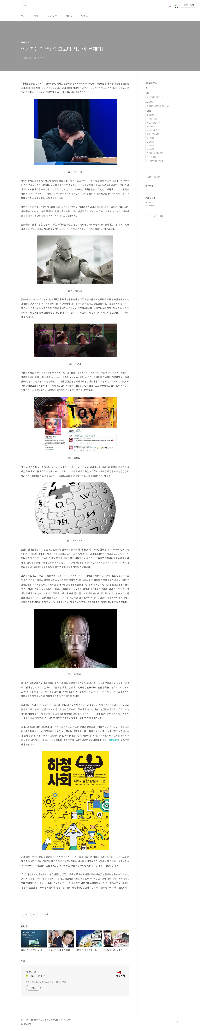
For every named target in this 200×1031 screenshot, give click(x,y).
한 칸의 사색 (152, 130)
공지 (36, 16)
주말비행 (150, 141)
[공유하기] (31, 914)
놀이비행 (150, 149)
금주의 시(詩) (152, 118)
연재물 (69, 16)
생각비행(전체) (151, 83)
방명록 (84, 16)
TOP (176, 1021)
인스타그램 (154, 216)
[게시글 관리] (34, 914)
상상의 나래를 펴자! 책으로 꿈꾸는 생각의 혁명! (46, 981)
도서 (23, 16)
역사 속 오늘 (152, 156)
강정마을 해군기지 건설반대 (158, 106)
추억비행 (150, 145)
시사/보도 (52, 16)
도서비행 (150, 115)
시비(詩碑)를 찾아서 (155, 160)
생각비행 (31, 972)
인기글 (157, 176)
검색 (170, 6)
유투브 (161, 216)
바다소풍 (150, 126)
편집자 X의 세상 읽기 (155, 153)
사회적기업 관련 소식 (155, 97)
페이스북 (148, 216)
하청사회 (114, 740)
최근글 (148, 176)
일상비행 (150, 137)
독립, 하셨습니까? (154, 122)
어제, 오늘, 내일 (153, 134)
